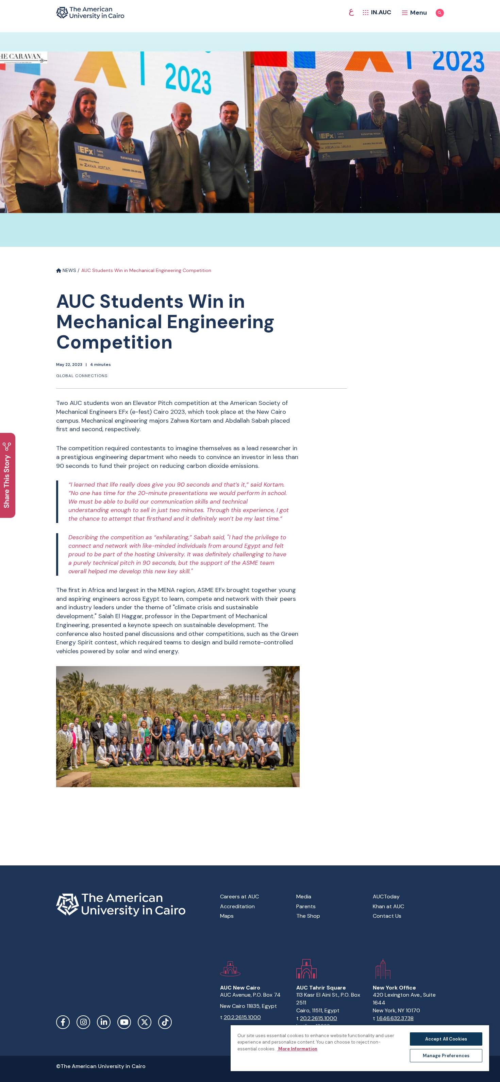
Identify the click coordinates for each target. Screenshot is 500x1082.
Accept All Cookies (446, 1039)
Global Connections (81, 375)
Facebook (63, 1022)
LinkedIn (104, 1022)
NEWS (68, 270)
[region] (360, 1048)
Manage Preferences (446, 1056)
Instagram (83, 1022)
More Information (297, 1049)
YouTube (124, 1022)
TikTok (165, 1022)
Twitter (144, 1022)
